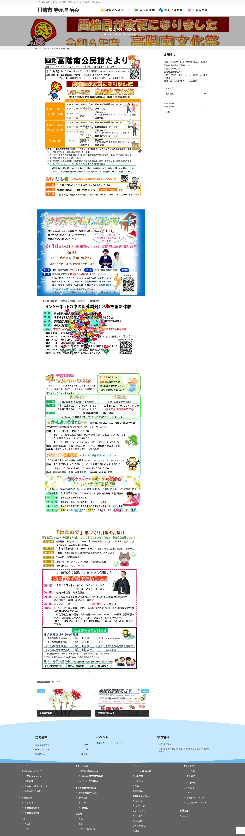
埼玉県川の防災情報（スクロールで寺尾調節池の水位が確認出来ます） (184, 750)
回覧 (52, 682)
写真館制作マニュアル (197, 802)
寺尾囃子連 (138, 776)
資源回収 (191, 776)
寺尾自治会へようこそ (32, 771)
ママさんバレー (140, 811)
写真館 (79, 814)
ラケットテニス (140, 816)
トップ (25, 766)
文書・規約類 (82, 766)
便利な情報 (188, 766)
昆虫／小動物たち (87, 829)
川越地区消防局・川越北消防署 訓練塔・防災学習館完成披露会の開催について (185, 64)
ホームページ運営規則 (89, 781)
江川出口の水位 (165, 744)
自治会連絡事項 (32, 807)
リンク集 (191, 771)
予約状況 (83, 797)
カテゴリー (169, 103)
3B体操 (136, 831)
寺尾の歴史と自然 (33, 791)
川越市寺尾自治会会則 (89, 771)
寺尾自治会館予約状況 (86, 787)
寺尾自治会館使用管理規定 (91, 776)
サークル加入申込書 (142, 771)
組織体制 (29, 781)
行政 (58, 682)
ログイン (183, 816)
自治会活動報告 (32, 812)
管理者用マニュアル (196, 797)
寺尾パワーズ (139, 806)
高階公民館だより (172, 68)
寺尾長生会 (138, 801)
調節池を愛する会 (141, 796)
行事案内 (29, 802)
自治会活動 (27, 797)
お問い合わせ (189, 782)
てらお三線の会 (140, 826)
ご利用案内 (188, 787)
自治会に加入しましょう (36, 786)
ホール (85, 802)
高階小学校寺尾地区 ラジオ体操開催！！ (182, 81)
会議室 (85, 807)
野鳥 (81, 819)
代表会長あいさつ (33, 776)
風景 (81, 824)
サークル (134, 766)
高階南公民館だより (173, 72)
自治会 (28, 824)
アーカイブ (169, 88)
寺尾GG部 (137, 821)
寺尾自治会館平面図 (88, 792)
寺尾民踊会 (138, 791)
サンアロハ (138, 781)
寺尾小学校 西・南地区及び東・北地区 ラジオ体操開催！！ (185, 76)
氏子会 (136, 786)
